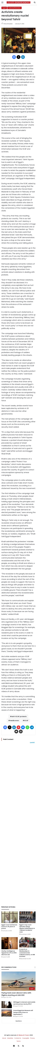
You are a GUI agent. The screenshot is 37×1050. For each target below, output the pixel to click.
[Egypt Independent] (18, 2)
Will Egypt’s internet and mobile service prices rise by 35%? (24, 1003)
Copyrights (25, 1038)
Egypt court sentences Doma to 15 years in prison (9, 926)
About (4, 1038)
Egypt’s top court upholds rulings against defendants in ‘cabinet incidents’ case (27, 928)
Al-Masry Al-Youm (23, 1035)
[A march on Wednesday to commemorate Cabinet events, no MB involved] (27, 942)
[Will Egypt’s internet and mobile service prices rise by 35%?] (6, 1004)
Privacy (32, 1038)
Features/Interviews (14, 8)
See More (19, 1021)
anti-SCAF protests (19, 716)
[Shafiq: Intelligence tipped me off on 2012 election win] (9, 943)
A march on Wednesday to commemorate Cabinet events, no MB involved (27, 952)
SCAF (26, 720)
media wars (14, 720)
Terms (18, 1041)
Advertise (10, 1038)
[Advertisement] (18, 824)
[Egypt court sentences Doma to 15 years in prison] (9, 917)
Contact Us (17, 1038)
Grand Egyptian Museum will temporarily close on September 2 (23, 1012)
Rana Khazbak (8, 24)
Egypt (4, 8)
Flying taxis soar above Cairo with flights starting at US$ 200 (16, 994)
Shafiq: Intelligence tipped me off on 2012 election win (9, 953)
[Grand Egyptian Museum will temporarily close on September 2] (6, 1013)
